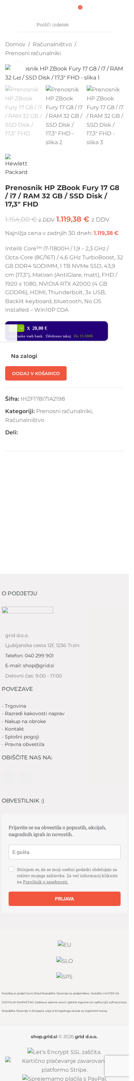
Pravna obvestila (24, 744)
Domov (15, 44)
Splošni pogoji (22, 737)
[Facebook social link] (22, 432)
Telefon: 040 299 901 (29, 656)
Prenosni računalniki (33, 53)
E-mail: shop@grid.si (29, 665)
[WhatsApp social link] (38, 432)
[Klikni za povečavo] (18, 69)
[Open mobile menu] (49, 9)
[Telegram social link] (47, 432)
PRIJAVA (64, 899)
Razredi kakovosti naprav (35, 713)
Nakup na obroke (25, 721)
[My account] (67, 9)
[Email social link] (30, 432)
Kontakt (14, 729)
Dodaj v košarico (36, 373)
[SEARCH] (104, 25)
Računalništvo (52, 44)
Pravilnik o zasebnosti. (45, 881)
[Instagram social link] (26, 777)
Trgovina (15, 706)
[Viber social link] (55, 432)
